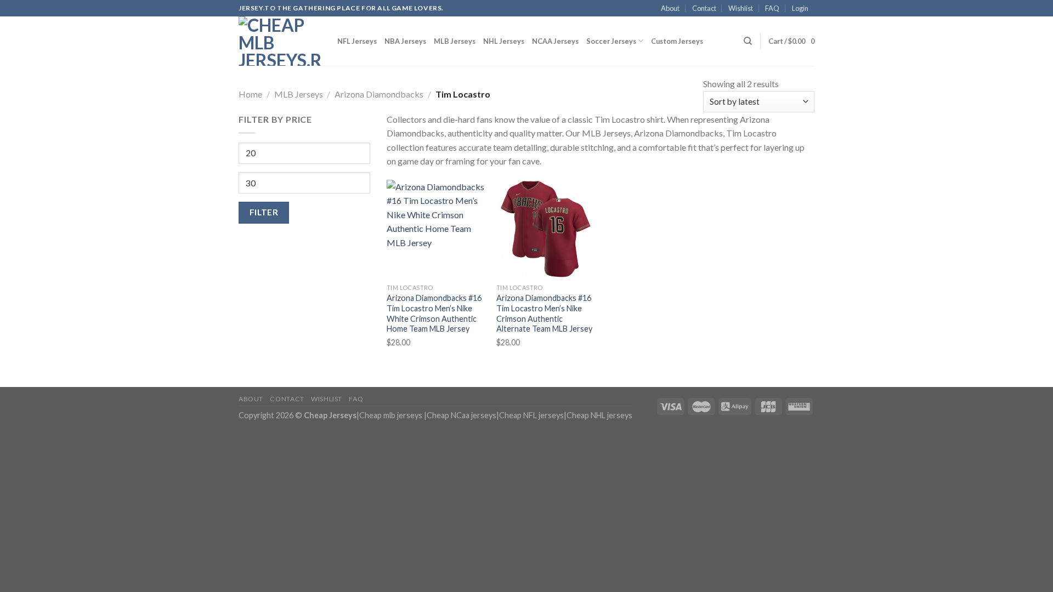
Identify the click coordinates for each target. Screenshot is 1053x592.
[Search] (748, 41)
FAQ (772, 8)
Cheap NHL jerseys (599, 415)
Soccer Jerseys (611, 41)
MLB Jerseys (454, 41)
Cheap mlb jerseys (390, 415)
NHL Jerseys (503, 41)
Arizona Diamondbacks (379, 94)
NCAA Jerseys (555, 41)
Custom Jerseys (677, 41)
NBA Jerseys (405, 41)
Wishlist (740, 8)
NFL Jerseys (357, 41)
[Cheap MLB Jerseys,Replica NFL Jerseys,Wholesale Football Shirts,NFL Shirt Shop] (280, 41)
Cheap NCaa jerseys (461, 415)
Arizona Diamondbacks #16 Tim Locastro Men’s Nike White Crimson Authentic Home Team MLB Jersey (434, 313)
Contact (704, 8)
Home (250, 94)
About (670, 8)
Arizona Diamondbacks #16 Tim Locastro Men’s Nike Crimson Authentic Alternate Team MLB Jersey (544, 313)
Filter (264, 212)
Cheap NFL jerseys (531, 415)
